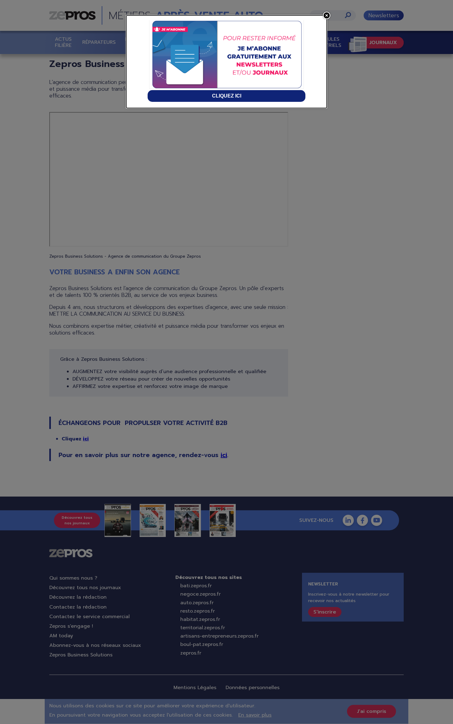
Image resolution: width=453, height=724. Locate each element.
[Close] (326, 15)
